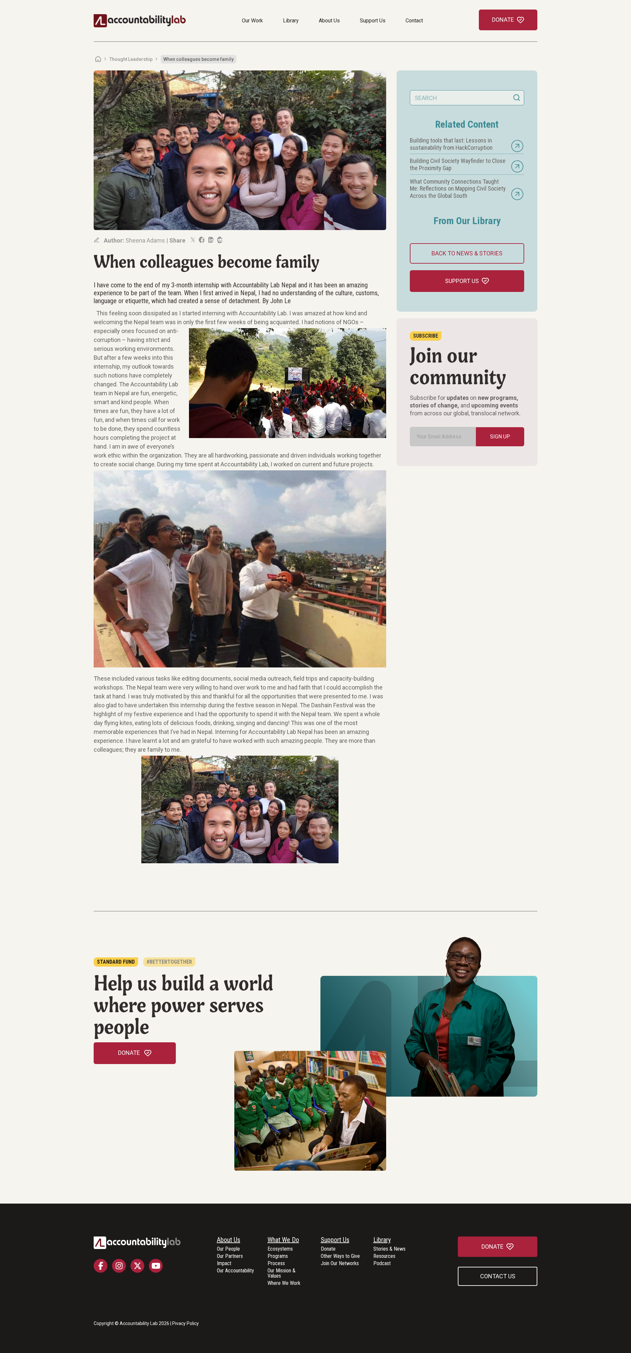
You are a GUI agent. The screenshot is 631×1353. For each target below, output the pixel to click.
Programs (278, 1256)
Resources (384, 1256)
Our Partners (230, 1256)
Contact (414, 20)
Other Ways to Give (340, 1256)
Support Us (373, 20)
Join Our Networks (340, 1263)
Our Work (252, 20)
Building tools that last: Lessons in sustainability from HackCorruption (451, 144)
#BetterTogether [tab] (169, 962)
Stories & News (389, 1249)
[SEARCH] (516, 98)
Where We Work (284, 1283)
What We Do (283, 1240)
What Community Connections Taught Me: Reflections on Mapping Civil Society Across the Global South (458, 188)
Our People (228, 1249)
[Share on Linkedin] (210, 240)
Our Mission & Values (281, 1273)
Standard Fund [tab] (116, 962)
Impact (224, 1263)
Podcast (382, 1263)
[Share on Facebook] (201, 240)
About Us (329, 20)
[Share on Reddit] (219, 240)
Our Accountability (235, 1271)
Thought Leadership (130, 59)
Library (291, 20)
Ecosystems (280, 1249)
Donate (328, 1249)
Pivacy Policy (185, 1323)
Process (276, 1263)
